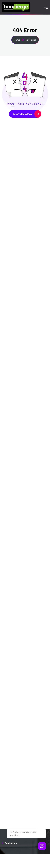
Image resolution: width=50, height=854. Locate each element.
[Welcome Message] (42, 846)
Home (17, 39)
